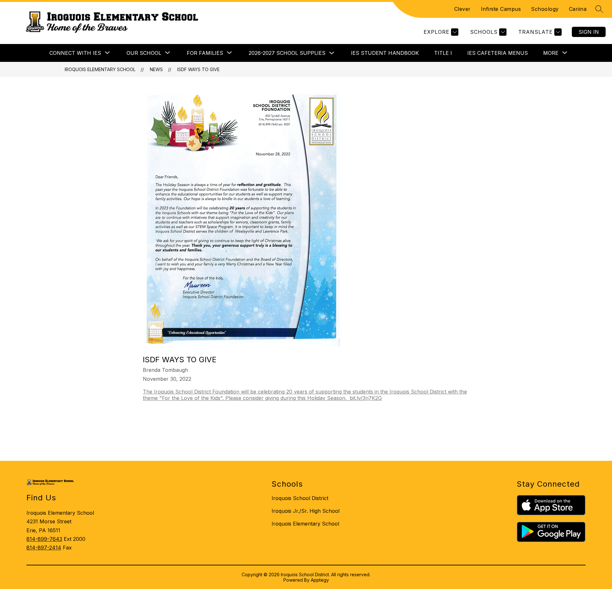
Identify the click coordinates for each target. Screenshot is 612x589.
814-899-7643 (44, 539)
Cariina (578, 9)
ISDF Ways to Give (198, 69)
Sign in (589, 32)
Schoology (545, 9)
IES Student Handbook (385, 53)
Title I (443, 53)
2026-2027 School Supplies (287, 53)
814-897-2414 (43, 547)
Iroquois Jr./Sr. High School (305, 511)
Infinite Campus (501, 9)
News (156, 69)
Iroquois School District (300, 498)
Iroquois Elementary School (100, 69)
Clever (462, 9)
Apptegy (320, 580)
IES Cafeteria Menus (497, 53)
